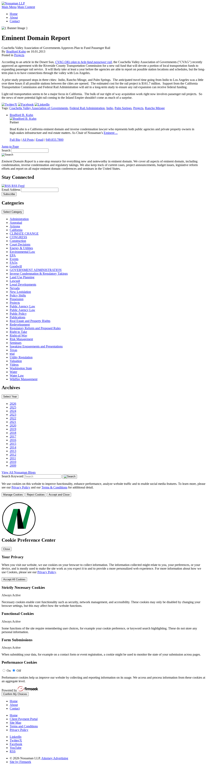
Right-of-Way (18, 335)
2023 (13, 414)
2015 (13, 443)
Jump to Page (10, 146)
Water (13, 372)
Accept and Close (59, 494)
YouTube (15, 747)
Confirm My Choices (15, 694)
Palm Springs (123, 108)
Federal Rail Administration (87, 108)
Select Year (10, 396)
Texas (13, 350)
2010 (13, 462)
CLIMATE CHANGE (24, 233)
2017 (13, 436)
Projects (19, 55)
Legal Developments (23, 284)
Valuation (16, 361)
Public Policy (18, 313)
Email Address (11, 189)
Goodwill (16, 266)
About (14, 17)
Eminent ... (111, 133)
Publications (17, 317)
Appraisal (16, 222)
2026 (13, 403)
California (16, 230)
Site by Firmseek (20, 762)
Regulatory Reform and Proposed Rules (35, 328)
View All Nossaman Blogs (19, 472)
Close (6, 549)
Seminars (15, 342)
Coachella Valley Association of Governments (38, 108)
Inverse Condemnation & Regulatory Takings (39, 273)
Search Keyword (12, 476)
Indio (109, 108)
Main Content (26, 7)
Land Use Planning (22, 277)
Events (14, 259)
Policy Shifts (18, 295)
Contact (15, 21)
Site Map (15, 722)
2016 (13, 440)
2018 (13, 432)
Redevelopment (20, 324)
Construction (18, 241)
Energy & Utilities (21, 248)
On (9, 670)
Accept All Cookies (14, 579)
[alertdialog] (103, 598)
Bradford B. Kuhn (21, 115)
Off (19, 670)
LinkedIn (15, 736)
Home (14, 14)
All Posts (28, 139)
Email (39, 139)
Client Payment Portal (24, 719)
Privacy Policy (21, 487)
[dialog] (103, 489)
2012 (13, 454)
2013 (13, 451)
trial (12, 353)
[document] (103, 598)
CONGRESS (18, 237)
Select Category (12, 211)
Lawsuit (15, 281)
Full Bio (15, 139)
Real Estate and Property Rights (30, 321)
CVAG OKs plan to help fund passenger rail (83, 62)
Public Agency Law (22, 306)
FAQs (13, 262)
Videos (14, 364)
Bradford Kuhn (16, 51)
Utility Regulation (21, 357)
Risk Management (21, 339)
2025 (13, 407)
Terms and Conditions (24, 726)
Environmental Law (22, 251)
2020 (13, 425)
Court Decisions (20, 244)
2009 (13, 465)
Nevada (15, 288)
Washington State (21, 368)
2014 (13, 447)
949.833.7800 (54, 139)
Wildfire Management (23, 379)
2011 (13, 458)
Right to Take (18, 332)
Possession (16, 299)
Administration (19, 219)
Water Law (17, 375)
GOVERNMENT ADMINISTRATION (36, 270)
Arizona (15, 226)
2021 (13, 422)
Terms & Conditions (54, 487)
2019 (13, 429)
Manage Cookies (13, 494)
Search (6, 150)
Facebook (16, 744)
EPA (13, 255)
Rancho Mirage (155, 108)
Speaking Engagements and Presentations (36, 346)
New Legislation (20, 291)
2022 (13, 418)
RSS (13, 751)
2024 (13, 411)
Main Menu (9, 7)
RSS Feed (17, 186)
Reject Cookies (36, 494)
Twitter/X (16, 740)
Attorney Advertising (54, 758)
